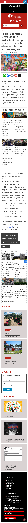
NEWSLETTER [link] (8, 372)
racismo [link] (5, 246)
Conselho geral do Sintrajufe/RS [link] (12, 362)
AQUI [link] (11, 227)
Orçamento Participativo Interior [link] (14, 441)
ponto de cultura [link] (9, 239)
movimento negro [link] (9, 235)
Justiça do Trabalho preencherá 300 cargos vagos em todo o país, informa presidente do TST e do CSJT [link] (19, 269)
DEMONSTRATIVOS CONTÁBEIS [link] (13, 496)
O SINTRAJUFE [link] (9, 480)
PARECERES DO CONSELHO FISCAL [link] (13, 498)
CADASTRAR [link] (7, 390)
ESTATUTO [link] (8, 486)
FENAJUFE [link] (8, 488)
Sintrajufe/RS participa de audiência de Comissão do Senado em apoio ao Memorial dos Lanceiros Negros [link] (20, 125)
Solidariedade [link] (10, 417)
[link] (25, 2)
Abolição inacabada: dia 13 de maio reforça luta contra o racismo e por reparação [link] (20, 152)
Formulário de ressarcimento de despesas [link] (11, 467)
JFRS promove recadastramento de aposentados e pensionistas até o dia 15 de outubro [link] (20, 294)
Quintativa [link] (9, 334)
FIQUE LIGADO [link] (8, 396)
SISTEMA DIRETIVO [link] (10, 482)
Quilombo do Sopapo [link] (10, 242)
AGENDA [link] (5, 306)
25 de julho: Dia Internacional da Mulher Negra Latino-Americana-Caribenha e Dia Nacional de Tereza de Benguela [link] (7, 127)
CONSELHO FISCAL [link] (10, 483)
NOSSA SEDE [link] (9, 485)
